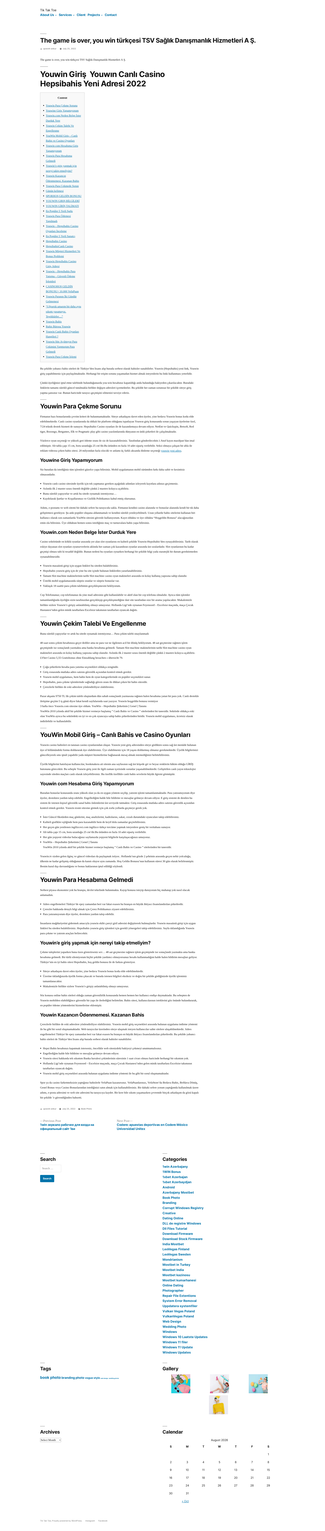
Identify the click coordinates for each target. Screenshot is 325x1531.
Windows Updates (176, 1352)
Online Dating (172, 1285)
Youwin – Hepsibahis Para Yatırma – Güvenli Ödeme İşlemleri (60, 276)
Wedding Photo (174, 1327)
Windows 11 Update (177, 1347)
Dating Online (172, 1218)
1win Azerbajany (175, 1166)
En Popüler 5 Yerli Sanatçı (60, 236)
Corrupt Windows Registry (183, 1208)
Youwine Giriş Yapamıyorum (62, 110)
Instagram (90, 1521)
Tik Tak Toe (48, 10)
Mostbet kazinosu (176, 1275)
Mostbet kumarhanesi (179, 1280)
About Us (47, 15)
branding (68, 1378)
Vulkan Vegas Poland (178, 1311)
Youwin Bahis (54, 321)
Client (81, 15)
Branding (169, 1203)
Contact (111, 15)
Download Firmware (177, 1234)
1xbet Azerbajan (175, 1177)
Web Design (171, 1321)
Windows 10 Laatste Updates (185, 1337)
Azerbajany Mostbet (178, 1192)
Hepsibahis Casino (56, 241)
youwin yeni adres (171, 450)
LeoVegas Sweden (176, 1254)
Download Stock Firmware (182, 1239)
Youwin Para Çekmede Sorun (62, 186)
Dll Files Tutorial (174, 1229)
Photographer (173, 1290)
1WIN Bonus (171, 1172)
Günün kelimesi (55, 191)
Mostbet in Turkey (176, 1265)
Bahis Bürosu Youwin (58, 326)
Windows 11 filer (175, 1342)
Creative (169, 1213)
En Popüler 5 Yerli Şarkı (59, 211)
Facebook (103, 1521)
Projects (94, 15)
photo (80, 1378)
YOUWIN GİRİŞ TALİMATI (62, 206)
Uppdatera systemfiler (179, 1306)
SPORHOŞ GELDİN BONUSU (64, 196)
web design (104, 1378)
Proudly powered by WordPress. (67, 1521)
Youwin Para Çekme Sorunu (61, 105)
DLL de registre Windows (181, 1223)
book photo (50, 1377)
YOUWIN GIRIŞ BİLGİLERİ (62, 201)
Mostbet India (173, 1270)
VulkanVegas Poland (178, 1316)
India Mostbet (173, 1244)
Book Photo (86, 1109)
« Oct (185, 1501)
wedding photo (114, 1378)
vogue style (92, 1377)
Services (65, 15)
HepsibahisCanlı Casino (59, 246)
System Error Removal (179, 1301)
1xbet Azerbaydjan (176, 1182)
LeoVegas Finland (175, 1249)
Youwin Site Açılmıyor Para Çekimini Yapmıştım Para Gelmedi (61, 346)
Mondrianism (172, 1259)
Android (168, 1187)
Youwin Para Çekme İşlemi (61, 356)
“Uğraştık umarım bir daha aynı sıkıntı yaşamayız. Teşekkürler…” (63, 311)
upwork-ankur (49, 48)
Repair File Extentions (179, 1296)
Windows (169, 1332)
